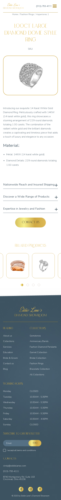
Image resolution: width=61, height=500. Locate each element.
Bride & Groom (10, 358)
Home (15, 14)
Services (7, 347)
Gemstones (35, 336)
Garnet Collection (38, 352)
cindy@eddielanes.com (14, 466)
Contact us (8, 363)
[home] (13, 6)
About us (7, 336)
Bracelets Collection (40, 369)
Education (8, 352)
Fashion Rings (27, 14)
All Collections (37, 374)
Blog (5, 369)
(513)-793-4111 (44, 6)
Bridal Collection (38, 358)
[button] (55, 6)
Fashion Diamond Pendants (43, 347)
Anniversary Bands (39, 341)
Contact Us (30, 222)
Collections (8, 341)
